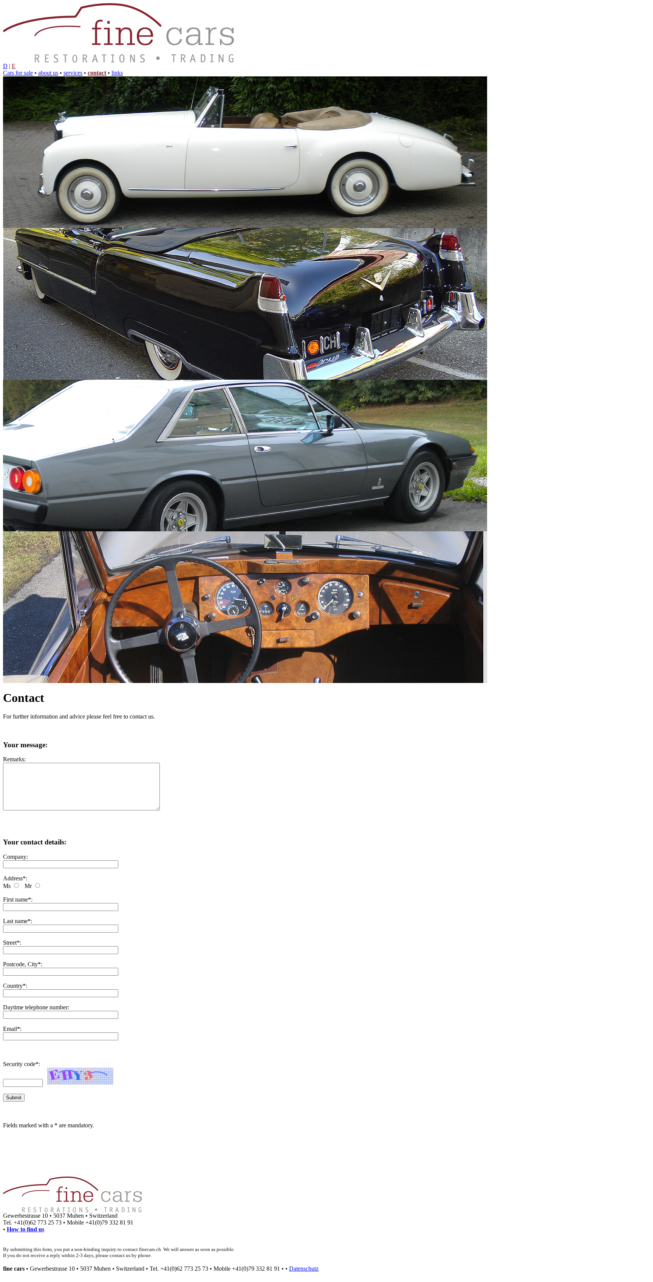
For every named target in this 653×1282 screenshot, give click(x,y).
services (72, 73)
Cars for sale (18, 73)
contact (97, 73)
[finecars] (245, 226)
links (117, 73)
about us (48, 73)
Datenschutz (304, 1268)
